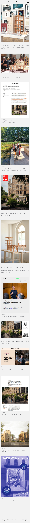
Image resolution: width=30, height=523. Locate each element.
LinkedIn (27, 520)
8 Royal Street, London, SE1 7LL (8, 519)
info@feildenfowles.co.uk (6, 520)
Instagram (22, 520)
